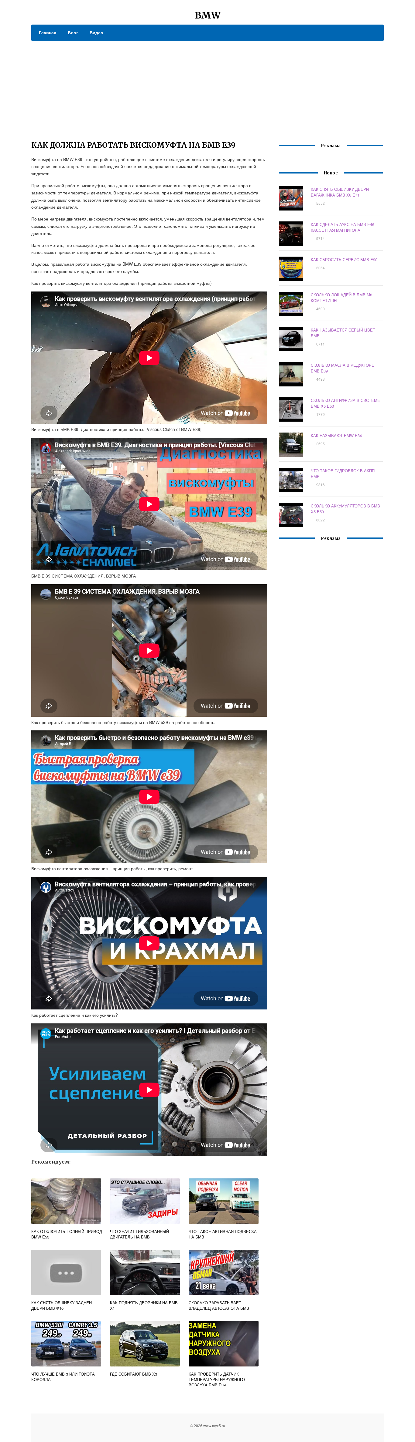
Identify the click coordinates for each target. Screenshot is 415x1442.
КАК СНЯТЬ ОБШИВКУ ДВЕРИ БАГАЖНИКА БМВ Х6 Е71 (340, 192)
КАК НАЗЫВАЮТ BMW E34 (336, 435)
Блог (73, 32)
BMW (208, 15)
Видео (96, 32)
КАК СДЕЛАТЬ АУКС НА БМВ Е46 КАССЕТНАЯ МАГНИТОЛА (342, 227)
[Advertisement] (207, 86)
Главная (47, 32)
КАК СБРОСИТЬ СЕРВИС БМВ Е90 (344, 259)
